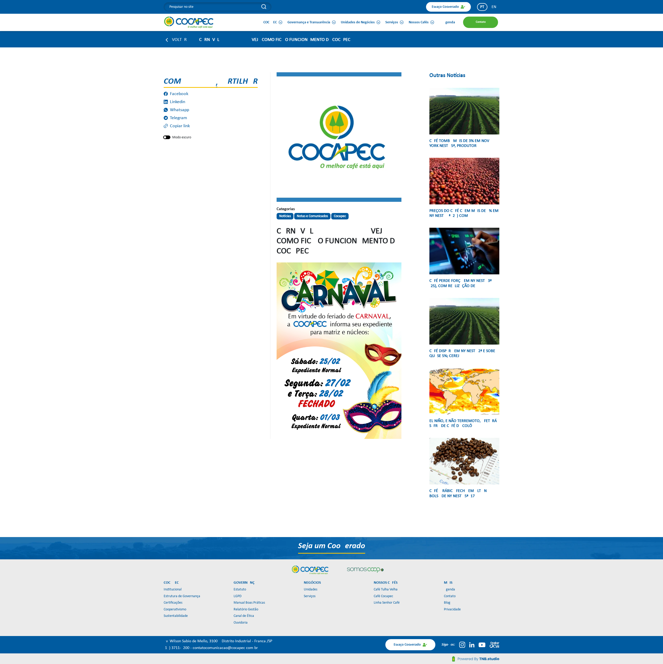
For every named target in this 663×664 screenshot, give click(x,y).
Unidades (310, 589)
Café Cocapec (383, 596)
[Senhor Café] (494, 645)
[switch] (166, 137)
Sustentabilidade (176, 616)
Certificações (173, 603)
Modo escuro (181, 137)
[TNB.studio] (475, 659)
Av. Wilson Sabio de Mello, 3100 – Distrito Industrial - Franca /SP (218, 641)
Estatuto (240, 589)
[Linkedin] (471, 645)
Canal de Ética (244, 616)
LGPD (238, 596)
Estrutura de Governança (182, 596)
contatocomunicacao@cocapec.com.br (225, 648)
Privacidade (452, 609)
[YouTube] (482, 645)
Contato (450, 596)
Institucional (173, 589)
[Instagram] (462, 645)
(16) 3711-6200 (177, 648)
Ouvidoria (241, 623)
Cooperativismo (175, 609)
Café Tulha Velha (386, 589)
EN (494, 7)
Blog (447, 603)
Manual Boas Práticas (249, 603)
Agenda (449, 589)
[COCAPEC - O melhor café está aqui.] (189, 22)
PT (482, 7)
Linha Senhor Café (387, 603)
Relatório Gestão (246, 609)
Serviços (309, 596)
